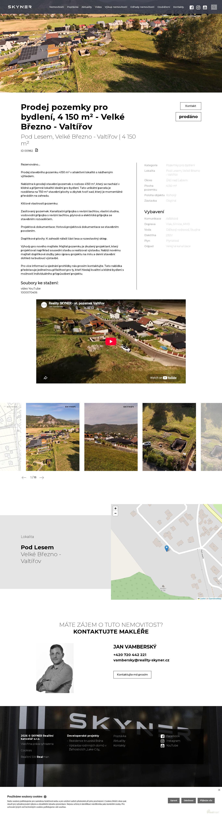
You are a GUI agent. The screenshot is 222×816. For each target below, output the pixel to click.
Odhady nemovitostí (142, 26)
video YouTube (31, 288)
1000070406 (29, 292)
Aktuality (87, 26)
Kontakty (178, 26)
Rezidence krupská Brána (86, 740)
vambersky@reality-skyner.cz (141, 660)
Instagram (173, 740)
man (43, 756)
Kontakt (190, 105)
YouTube (172, 745)
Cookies (26, 750)
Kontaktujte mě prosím (132, 674)
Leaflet (202, 598)
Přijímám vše (206, 800)
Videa (98, 26)
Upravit (173, 800)
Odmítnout (188, 800)
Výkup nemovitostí (116, 26)
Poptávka (72, 26)
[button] (167, 548)
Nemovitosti (56, 26)
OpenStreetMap (215, 598)
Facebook (173, 736)
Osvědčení (163, 26)
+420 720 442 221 (129, 655)
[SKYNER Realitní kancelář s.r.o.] (26, 7)
